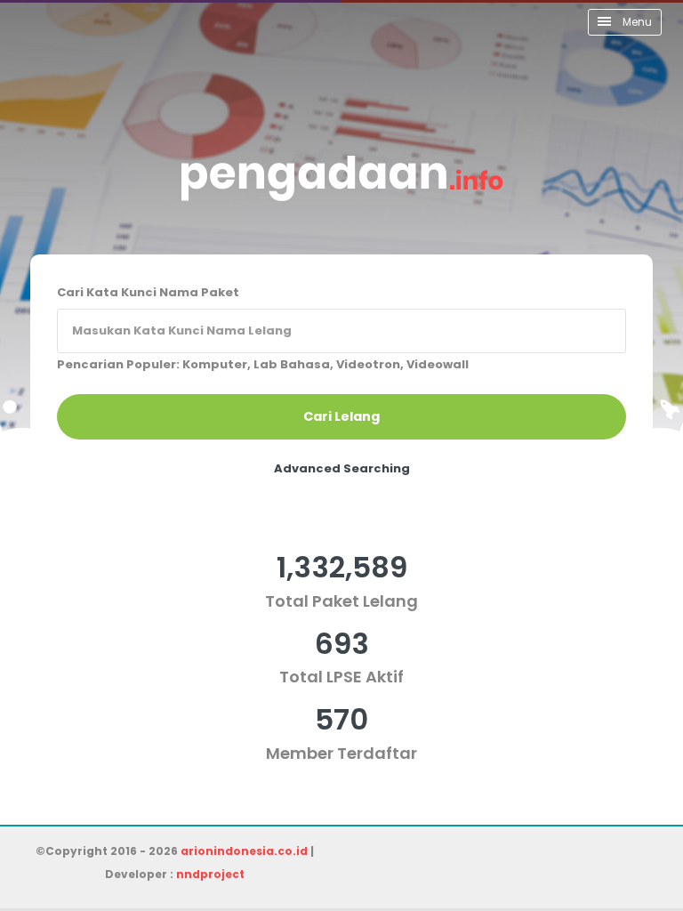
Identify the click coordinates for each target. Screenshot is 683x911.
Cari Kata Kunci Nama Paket (148, 292)
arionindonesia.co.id (244, 851)
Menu (636, 21)
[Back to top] (607, 835)
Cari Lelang (341, 416)
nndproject (210, 874)
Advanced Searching (342, 468)
